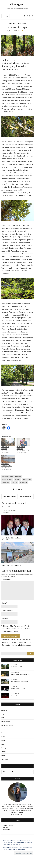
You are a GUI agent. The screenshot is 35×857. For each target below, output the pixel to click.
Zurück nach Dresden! (5, 447)
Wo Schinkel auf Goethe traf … (20, 667)
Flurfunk (5, 827)
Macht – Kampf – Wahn (18, 689)
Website (4, 618)
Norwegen (4, 748)
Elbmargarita (17, 4)
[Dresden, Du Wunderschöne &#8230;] (8, 459)
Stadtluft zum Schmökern (21, 447)
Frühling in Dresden (8, 510)
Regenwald (23, 482)
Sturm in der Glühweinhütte (11, 538)
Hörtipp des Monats (7, 725)
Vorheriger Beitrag (9, 496)
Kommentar (6, 579)
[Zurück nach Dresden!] (8, 442)
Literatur (3, 740)
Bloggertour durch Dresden (11, 565)
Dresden (18, 476)
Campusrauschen (8, 825)
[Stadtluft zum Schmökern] (23, 442)
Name (4, 603)
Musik (3, 744)
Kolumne (3, 733)
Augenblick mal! (5, 714)
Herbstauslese (5, 721)
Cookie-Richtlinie (20, 849)
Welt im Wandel (16, 696)
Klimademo (5, 482)
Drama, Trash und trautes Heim (20, 674)
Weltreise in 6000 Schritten (19, 681)
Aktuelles (12, 23)
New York (14, 482)
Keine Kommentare (24, 31)
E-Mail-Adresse (7, 611)
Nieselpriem (6, 829)
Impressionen (21, 23)
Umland (3, 755)
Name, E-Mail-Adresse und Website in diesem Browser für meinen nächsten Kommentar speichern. (16, 629)
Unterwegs (4, 759)
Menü (6, 16)
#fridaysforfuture (7, 476)
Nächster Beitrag (25, 496)
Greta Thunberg (7, 479)
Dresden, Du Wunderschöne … (6, 464)
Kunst (3, 736)
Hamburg (17, 479)
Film (2, 717)
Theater (3, 751)
